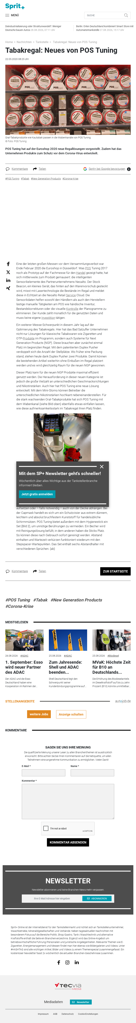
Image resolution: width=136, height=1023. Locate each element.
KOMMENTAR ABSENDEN (68, 842)
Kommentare (20, 168)
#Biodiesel (113, 655)
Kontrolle (72, 308)
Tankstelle (42, 42)
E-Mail (25, 766)
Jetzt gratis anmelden (37, 494)
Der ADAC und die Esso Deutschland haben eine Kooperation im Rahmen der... (21, 682)
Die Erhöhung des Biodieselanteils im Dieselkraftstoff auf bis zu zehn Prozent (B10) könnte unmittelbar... (111, 682)
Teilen (42, 168)
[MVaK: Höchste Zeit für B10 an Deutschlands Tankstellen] (111, 640)
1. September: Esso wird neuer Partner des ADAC (24, 667)
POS (88, 268)
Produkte (29, 338)
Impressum (43, 1014)
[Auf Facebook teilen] (8, 263)
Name (74, 766)
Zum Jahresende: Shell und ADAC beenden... (65, 667)
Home (9, 42)
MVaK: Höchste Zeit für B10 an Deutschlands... (111, 667)
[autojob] (123, 701)
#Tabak (40, 600)
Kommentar (28, 780)
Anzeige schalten (71, 714)
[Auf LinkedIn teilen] (8, 280)
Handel (80, 273)
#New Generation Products (76, 600)
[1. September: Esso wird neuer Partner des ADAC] (24, 640)
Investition (48, 317)
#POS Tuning (17, 600)
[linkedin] (77, 962)
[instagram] (67, 962)
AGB (55, 1014)
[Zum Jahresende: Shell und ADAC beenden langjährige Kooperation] (68, 640)
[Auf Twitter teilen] (8, 272)
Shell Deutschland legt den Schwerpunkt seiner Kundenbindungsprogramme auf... (67, 682)
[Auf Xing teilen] (8, 288)
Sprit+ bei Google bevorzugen (107, 168)
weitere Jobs (39, 714)
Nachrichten (24, 42)
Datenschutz (68, 1014)
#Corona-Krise (19, 606)
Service (71, 295)
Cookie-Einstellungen (88, 1014)
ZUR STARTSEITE (115, 571)
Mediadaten (53, 1002)
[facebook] (58, 962)
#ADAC (24, 655)
